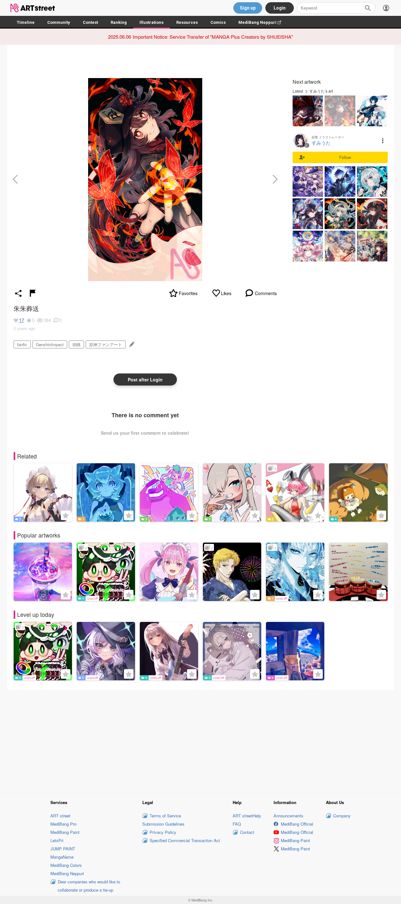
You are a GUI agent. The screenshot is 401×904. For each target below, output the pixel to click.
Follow (345, 157)
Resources (187, 22)
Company (342, 816)
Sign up (247, 7)
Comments (266, 293)
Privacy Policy (163, 832)
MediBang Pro (63, 824)
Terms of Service (165, 816)
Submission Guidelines (163, 824)
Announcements (288, 816)
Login (280, 7)
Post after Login (145, 379)
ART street (60, 816)
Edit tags (131, 344)
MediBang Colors (66, 865)
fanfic (22, 344)
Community (58, 22)
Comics (218, 22)
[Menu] (386, 8)
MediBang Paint (65, 832)
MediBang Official (297, 824)
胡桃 (76, 344)
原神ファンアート (105, 344)
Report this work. (32, 293)
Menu (383, 140)
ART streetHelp (247, 816)
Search (368, 8)
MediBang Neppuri (263, 22)
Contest (90, 22)
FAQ (237, 824)
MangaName (62, 857)
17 (21, 320)
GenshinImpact (50, 344)
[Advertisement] (200, 740)
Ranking (119, 22)
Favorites (188, 293)
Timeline (26, 22)
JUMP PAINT (62, 849)
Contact (247, 832)
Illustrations (151, 22)
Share (18, 293)
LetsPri (56, 840)
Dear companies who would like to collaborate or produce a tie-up (89, 886)
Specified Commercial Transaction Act (185, 840)
